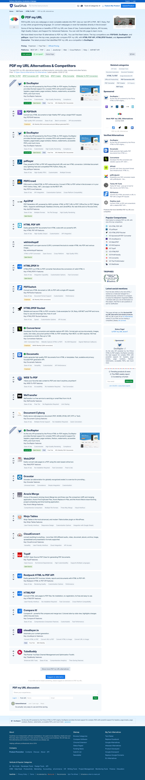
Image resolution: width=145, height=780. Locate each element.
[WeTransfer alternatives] (19, 396)
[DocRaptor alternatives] (19, 133)
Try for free (27, 103)
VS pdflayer (113, 229)
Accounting (47, 769)
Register (127, 1)
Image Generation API (126, 76)
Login (134, 1)
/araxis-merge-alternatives (21, 492)
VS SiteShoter (114, 264)
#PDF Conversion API (30, 76)
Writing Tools (72, 769)
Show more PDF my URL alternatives (55, 669)
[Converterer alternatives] (19, 329)
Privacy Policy (22, 774)
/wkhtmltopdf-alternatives (20, 240)
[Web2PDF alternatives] (19, 459)
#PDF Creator (56, 76)
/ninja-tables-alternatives (20, 514)
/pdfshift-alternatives (18, 109)
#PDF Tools (44, 76)
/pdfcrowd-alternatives (19, 179)
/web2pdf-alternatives (19, 456)
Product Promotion (16, 752)
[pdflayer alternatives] (19, 162)
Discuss (36, 752)
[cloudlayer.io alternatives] (19, 631)
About (43, 752)
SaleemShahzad (20, 703)
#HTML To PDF (15, 76)
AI (10, 766)
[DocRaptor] (19, 84)
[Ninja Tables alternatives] (19, 517)
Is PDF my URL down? (120, 332)
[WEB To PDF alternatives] (19, 378)
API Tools (113, 69)
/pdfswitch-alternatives (19, 285)
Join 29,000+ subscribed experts (119, 386)
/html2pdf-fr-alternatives (20, 263)
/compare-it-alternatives (20, 608)
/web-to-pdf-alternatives (20, 375)
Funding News (78, 749)
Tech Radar (109, 736)
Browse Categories (80, 736)
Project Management (86, 769)
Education (120, 769)
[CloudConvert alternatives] (19, 534)
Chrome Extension (80, 742)
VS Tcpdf (112, 248)
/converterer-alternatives (20, 326)
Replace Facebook (112, 739)
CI (20, 611)
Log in (15, 698)
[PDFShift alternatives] (19, 112)
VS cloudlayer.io (115, 239)
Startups (33, 1)
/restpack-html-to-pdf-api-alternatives (25, 573)
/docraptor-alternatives (19, 130)
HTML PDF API (89, 37)
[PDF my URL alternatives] (14, 20)
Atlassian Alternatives (113, 746)
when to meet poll (94, 774)
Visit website (26, 54)
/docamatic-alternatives (20, 352)
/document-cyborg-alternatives (22, 410)
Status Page (50, 54)
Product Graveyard (112, 749)
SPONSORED (12, 82)
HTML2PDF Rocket (104, 37)
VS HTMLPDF (114, 252)
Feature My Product (112, 6)
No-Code (15, 766)
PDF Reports (131, 83)
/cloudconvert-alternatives (21, 532)
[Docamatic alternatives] (19, 354)
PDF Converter (109, 83)
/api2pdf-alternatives (19, 199)
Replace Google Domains (114, 755)
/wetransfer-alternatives (20, 393)
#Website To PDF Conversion (87, 76)
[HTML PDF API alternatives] (19, 225)
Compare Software (80, 739)
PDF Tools (119, 86)
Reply (42, 703)
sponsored (67, 722)
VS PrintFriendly (115, 255)
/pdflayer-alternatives (19, 159)
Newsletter (77, 755)
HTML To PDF (112, 76)
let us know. (122, 320)
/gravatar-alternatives (19, 474)
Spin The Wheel (73, 774)
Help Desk (18, 769)
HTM (20, 267)
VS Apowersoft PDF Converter (120, 236)
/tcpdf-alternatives (18, 552)
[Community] (82, 6)
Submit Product (128, 6)
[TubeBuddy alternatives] (19, 652)
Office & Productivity (111, 79)
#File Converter (68, 76)
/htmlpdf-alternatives (19, 590)
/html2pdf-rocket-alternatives (22, 306)
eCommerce (57, 769)
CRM (11, 769)
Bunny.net (51, 774)
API (48, 752)
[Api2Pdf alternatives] (19, 201)
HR (65, 769)
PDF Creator (121, 83)
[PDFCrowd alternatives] (19, 181)
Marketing (38, 769)
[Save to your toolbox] (14, 27)
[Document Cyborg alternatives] (19, 413)
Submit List (77, 752)
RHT (19, 576)
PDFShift (114, 35)
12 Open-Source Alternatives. (24, 72)
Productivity (28, 769)
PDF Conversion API (127, 79)
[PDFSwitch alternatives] (19, 287)
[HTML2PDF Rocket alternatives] (19, 309)
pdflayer (24, 37)
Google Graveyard (112, 752)
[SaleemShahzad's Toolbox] (13, 703)
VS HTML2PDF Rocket (117, 233)
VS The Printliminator (116, 261)
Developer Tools (123, 69)
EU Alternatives (128, 316)
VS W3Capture (114, 245)
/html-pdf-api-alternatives (20, 222)
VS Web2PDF (114, 242)
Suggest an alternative (55, 677)
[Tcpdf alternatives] (19, 554)
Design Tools (39, 766)
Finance (112, 769)
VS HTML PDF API (115, 226)
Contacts (28, 752)
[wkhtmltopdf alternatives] (19, 243)
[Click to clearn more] (72, 721)
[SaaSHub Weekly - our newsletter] (78, 6)
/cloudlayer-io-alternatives (21, 628)
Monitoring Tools (101, 769)
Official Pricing (53, 46)
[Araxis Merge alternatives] (19, 494)
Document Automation (112, 72)
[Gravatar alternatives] (19, 477)
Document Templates (127, 72)
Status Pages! (78, 746)
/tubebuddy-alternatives (20, 649)
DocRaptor (123, 35)
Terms (32, 774)
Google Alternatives (112, 742)
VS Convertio (114, 258)
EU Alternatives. (41, 72)
